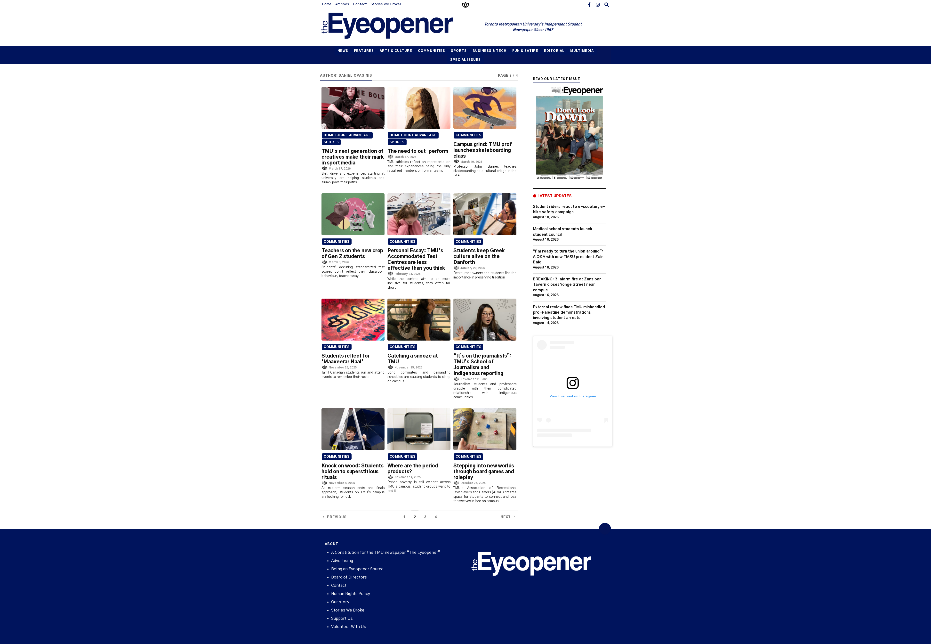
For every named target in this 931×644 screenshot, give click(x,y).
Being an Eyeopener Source (357, 569)
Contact (360, 4)
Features (364, 51)
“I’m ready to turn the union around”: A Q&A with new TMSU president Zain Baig (568, 256)
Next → (508, 517)
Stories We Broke (347, 610)
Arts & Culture (396, 51)
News (342, 51)
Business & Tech (489, 51)
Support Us (342, 618)
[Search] (606, 4)
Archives (342, 4)
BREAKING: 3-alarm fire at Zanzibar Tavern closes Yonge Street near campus (567, 284)
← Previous (334, 517)
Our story (340, 602)
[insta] (598, 4)
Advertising (342, 561)
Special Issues (465, 60)
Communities (431, 51)
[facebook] (589, 4)
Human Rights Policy (350, 594)
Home (326, 4)
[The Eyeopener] (397, 27)
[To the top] (605, 529)
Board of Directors (349, 577)
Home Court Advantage (347, 135)
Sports (459, 51)
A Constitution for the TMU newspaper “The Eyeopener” (385, 552)
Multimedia (582, 51)
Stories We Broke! (386, 4)
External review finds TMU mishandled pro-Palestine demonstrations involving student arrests (569, 312)
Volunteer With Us (348, 627)
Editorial (554, 51)
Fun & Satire (525, 51)
